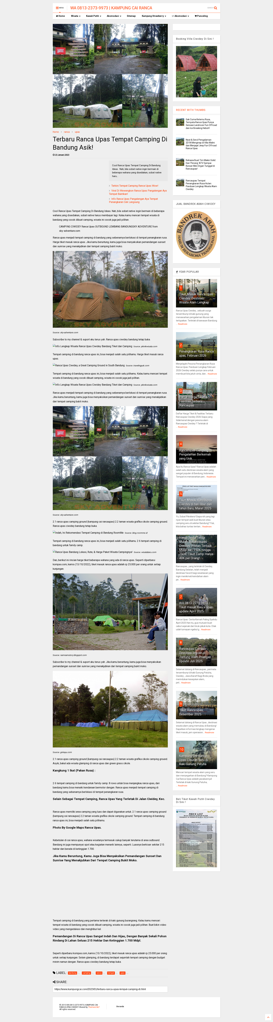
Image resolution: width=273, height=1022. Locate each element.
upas (77, 132)
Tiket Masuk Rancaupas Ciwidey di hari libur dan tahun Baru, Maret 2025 (195, 504)
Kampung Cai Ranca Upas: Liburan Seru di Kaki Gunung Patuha (193, 760)
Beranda (120, 1006)
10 (181, 749)
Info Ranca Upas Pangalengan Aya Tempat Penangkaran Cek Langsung (133, 200)
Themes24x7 (94, 1007)
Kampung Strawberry (153, 16)
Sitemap (131, 16)
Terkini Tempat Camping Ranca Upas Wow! (134, 185)
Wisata (74, 16)
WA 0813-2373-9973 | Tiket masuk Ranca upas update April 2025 (196, 607)
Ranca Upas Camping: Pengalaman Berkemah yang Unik (195, 454)
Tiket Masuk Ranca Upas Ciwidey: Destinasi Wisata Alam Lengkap (196, 298)
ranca (67, 132)
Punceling (202, 16)
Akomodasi (113, 16)
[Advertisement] (79, 183)
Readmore (182, 324)
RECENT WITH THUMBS (191, 109)
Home (61, 16)
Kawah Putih (92, 16)
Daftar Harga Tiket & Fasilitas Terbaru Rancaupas (193, 401)
